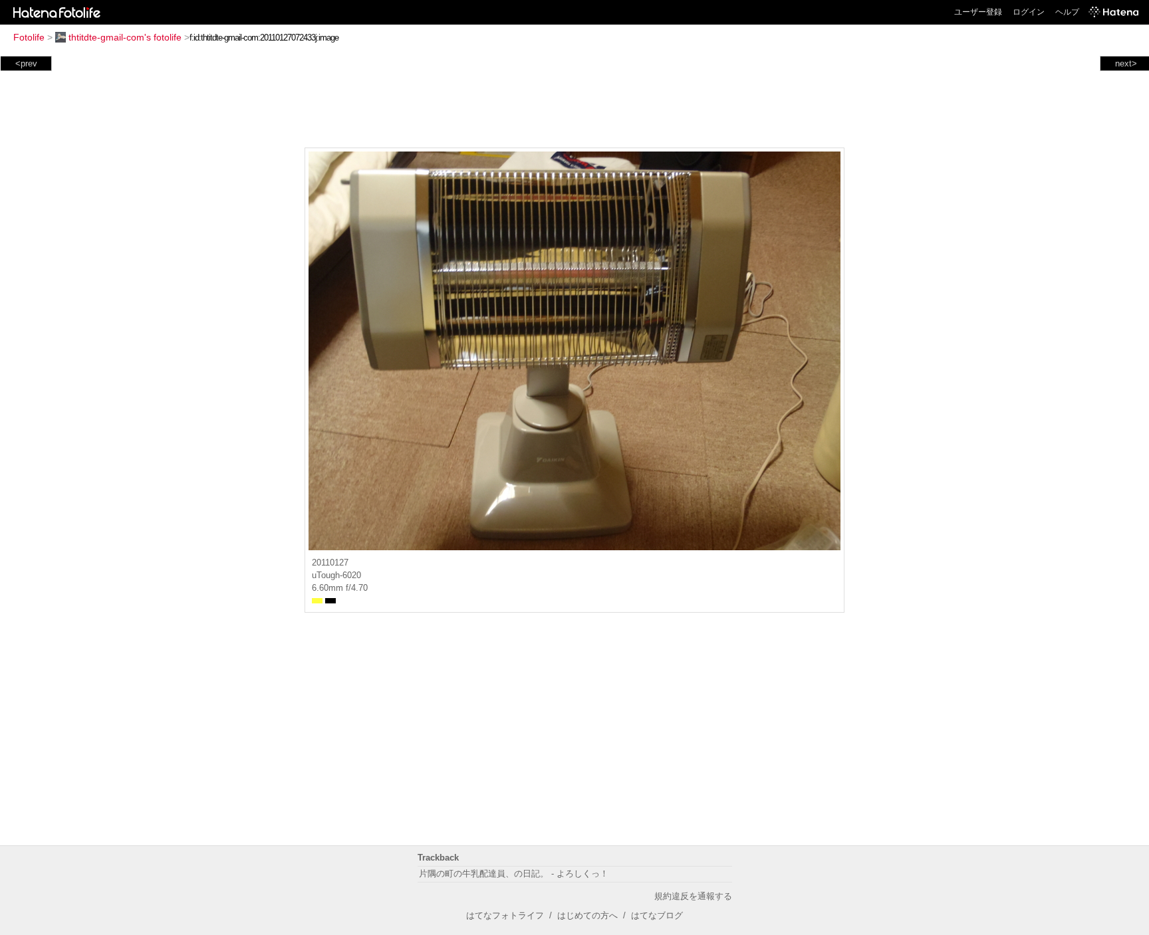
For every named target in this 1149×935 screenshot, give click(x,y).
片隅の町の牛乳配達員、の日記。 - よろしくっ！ (513, 874)
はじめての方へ (587, 915)
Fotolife (29, 37)
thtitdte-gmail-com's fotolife (125, 37)
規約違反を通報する (693, 896)
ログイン (1029, 12)
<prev (26, 63)
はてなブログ (657, 915)
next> (1126, 63)
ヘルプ (1067, 12)
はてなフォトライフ (505, 915)
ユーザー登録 (978, 12)
